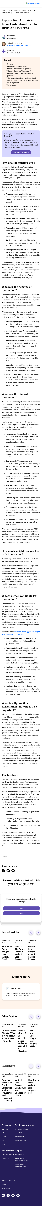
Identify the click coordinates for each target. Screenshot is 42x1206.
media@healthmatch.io (22, 1166)
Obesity (10, 10)
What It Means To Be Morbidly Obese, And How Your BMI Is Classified (22, 1041)
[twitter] (8, 872)
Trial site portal (19, 1136)
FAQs (3, 1133)
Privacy (4, 1185)
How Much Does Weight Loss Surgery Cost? (33, 1038)
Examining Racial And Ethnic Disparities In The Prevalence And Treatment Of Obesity (7, 1090)
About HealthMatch (8, 1154)
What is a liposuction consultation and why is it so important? (22, 82)
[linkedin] (13, 872)
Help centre (18, 1154)
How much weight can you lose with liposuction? (20, 75)
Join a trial (5, 1129)
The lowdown (11, 85)
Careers (4, 1158)
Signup (4, 1144)
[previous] (31, 933)
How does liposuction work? (17, 66)
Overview (10, 64)
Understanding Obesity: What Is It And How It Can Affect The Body (9, 1036)
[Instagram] (3, 1196)
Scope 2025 (18, 1133)
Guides (4, 1136)
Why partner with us (21, 1129)
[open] (4, 3)
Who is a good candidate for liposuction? (21, 78)
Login (3, 1140)
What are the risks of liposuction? (19, 71)
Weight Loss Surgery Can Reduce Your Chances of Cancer (20, 1088)
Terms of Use (6, 1188)
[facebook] (3, 872)
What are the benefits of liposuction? (20, 69)
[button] (21, 152)
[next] (38, 933)
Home (4, 10)
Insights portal (19, 1140)
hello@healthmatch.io (21, 1160)
